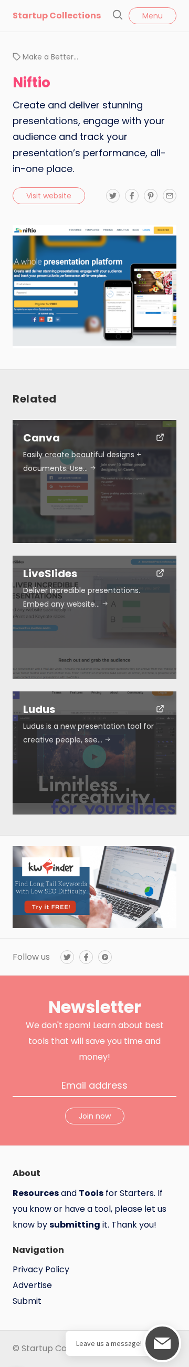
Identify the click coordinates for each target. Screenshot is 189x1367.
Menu (152, 16)
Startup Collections (57, 15)
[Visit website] (160, 438)
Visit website (48, 195)
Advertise (32, 1285)
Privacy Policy (41, 1269)
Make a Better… (50, 57)
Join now (95, 1116)
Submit (27, 1301)
